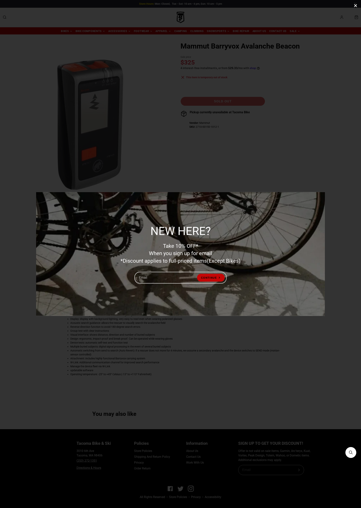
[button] (350, 452)
